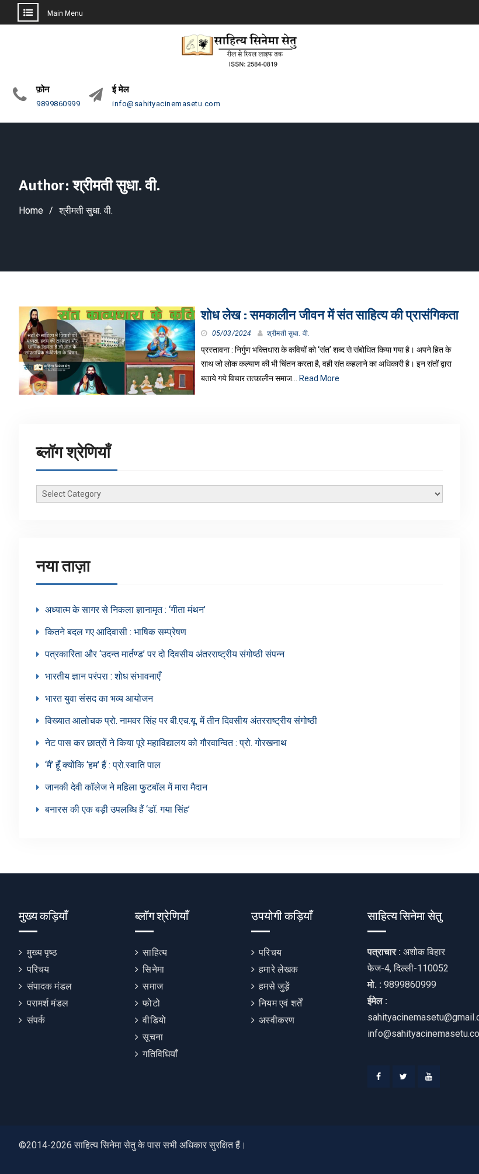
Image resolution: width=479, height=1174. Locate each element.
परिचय (38, 969)
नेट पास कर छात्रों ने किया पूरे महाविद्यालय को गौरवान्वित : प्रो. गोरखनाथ (166, 742)
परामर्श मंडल (48, 1003)
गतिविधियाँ (160, 1054)
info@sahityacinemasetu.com (166, 104)
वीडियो (154, 1020)
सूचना (153, 1037)
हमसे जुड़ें (274, 986)
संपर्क (36, 1020)
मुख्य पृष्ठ (42, 952)
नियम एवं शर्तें (280, 1003)
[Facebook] (378, 1076)
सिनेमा (153, 969)
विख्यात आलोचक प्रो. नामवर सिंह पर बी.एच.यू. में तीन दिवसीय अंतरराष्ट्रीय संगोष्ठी (181, 720)
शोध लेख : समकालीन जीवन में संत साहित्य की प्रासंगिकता (330, 315)
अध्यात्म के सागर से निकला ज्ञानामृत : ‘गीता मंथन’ (125, 609)
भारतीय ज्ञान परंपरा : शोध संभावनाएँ (103, 676)
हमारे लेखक (278, 969)
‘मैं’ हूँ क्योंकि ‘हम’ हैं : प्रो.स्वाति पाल (103, 765)
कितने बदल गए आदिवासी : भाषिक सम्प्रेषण (115, 631)
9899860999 (58, 104)
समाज (153, 986)
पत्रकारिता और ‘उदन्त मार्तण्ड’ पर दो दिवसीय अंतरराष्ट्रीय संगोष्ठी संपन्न (164, 654)
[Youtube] (429, 1076)
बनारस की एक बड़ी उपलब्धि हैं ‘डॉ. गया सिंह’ (117, 809)
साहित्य (155, 952)
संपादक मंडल (49, 986)
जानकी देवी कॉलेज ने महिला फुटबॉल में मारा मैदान (126, 787)
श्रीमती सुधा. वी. (288, 333)
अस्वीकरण (276, 1020)
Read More (319, 378)
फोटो (151, 1003)
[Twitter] (404, 1076)
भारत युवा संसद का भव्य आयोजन (99, 698)
